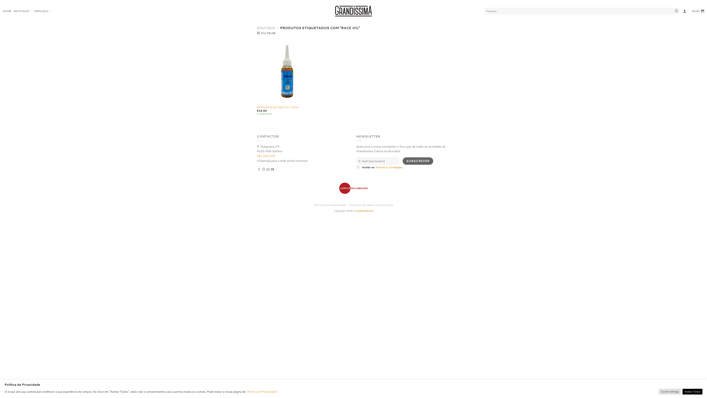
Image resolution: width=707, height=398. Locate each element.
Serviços (41, 11)
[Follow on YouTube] (272, 169)
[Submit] (676, 11)
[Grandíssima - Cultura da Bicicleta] (353, 11)
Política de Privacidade (330, 205)
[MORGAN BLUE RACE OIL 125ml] (288, 72)
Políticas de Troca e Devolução (371, 205)
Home (7, 11)
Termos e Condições (388, 167)
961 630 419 (266, 156)
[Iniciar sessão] (685, 11)
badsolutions (364, 211)
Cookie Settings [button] (669, 391)
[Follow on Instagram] (263, 169)
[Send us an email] (268, 169)
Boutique (21, 11)
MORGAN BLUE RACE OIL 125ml (277, 107)
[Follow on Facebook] (259, 169)
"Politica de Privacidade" (261, 392)
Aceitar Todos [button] (692, 391)
